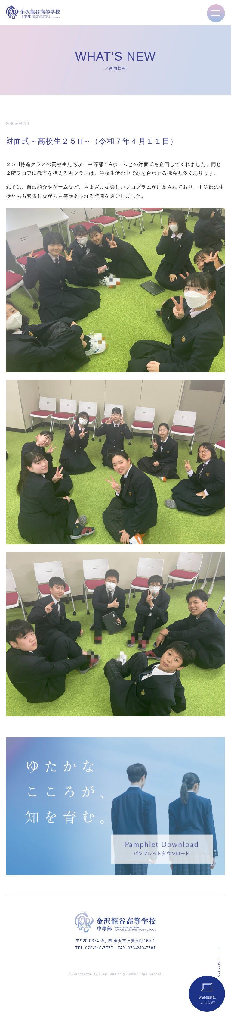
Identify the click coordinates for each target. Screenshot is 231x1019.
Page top (219, 969)
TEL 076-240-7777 (94, 948)
